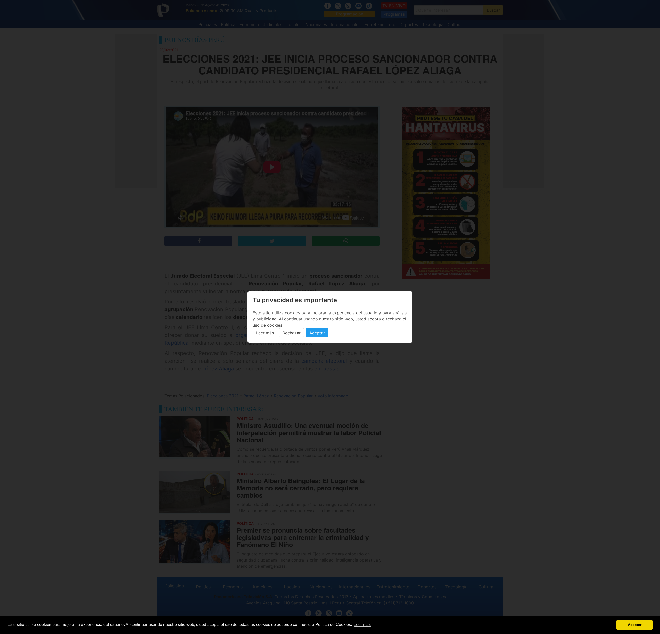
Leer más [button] (362, 624)
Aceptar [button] (634, 625)
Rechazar (292, 332)
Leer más (265, 332)
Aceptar (317, 332)
